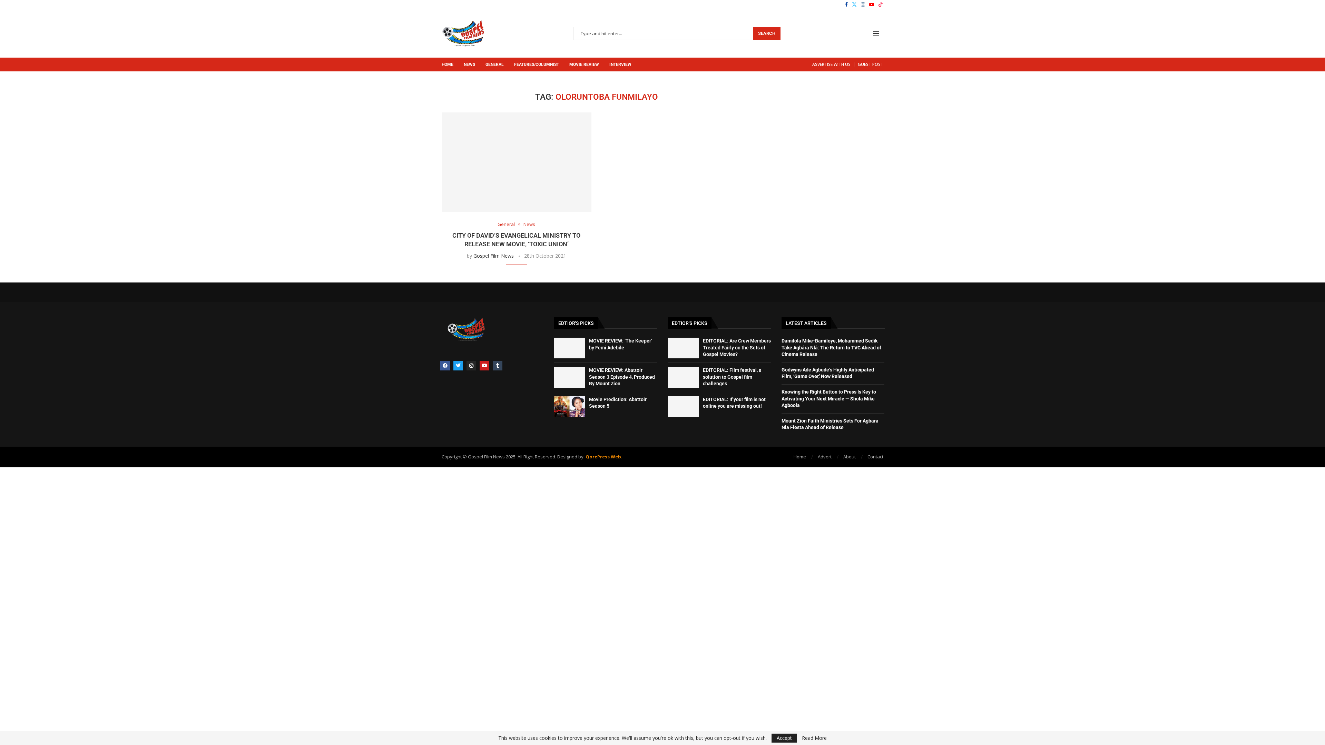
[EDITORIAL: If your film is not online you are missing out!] (683, 406)
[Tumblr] (497, 365)
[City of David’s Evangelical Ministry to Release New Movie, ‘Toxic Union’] (516, 162)
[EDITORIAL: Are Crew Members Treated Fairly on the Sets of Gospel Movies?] (683, 348)
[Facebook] (846, 4)
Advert (825, 457)
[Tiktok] (880, 4)
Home (447, 64)
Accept (784, 738)
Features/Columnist (536, 64)
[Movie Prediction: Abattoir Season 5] (569, 406)
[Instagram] (863, 4)
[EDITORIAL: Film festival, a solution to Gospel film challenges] (683, 377)
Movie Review (584, 64)
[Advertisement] (825, 135)
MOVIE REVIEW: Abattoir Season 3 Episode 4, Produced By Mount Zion (622, 376)
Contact (875, 457)
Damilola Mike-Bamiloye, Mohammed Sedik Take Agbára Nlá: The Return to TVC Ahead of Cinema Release (831, 347)
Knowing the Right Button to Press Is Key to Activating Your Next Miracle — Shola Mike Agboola (829, 398)
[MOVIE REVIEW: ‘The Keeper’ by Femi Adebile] (569, 348)
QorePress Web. (603, 457)
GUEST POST (870, 64)
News (469, 64)
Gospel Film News (493, 255)
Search (766, 33)
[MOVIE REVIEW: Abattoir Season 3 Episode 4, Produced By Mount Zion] (569, 377)
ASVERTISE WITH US (831, 64)
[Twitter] (854, 4)
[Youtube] (871, 4)
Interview (620, 64)
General (494, 64)
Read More (814, 738)
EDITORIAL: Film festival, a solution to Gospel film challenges (732, 376)
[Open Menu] (876, 33)
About (849, 457)
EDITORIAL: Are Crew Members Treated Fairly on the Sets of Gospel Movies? (737, 347)
